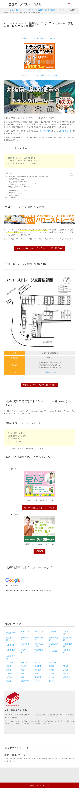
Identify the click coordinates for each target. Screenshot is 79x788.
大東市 (51, 673)
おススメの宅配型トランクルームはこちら (20, 186)
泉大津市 (24, 666)
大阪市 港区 (53, 651)
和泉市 (51, 666)
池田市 (8, 666)
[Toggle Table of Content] (70, 174)
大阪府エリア (12, 192)
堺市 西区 (52, 662)
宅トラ (13, 187)
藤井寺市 (66, 677)
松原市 (8, 681)
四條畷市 (9, 673)
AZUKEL (14, 189)
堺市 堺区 (9, 662)
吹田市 (23, 673)
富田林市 (9, 677)
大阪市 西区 (10, 645)
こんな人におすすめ (15, 178)
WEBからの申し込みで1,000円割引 (39, 385)
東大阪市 (38, 677)
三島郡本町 (25, 681)
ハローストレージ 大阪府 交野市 (16, 179)
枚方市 (51, 677)
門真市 (23, 670)
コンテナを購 (45, 131)
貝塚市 (8, 670)
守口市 (37, 681)
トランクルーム (65, 131)
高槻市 (37, 673)
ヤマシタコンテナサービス (17, 193)
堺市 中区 (38, 662)
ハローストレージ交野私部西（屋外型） (19, 181)
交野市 (51, 681)
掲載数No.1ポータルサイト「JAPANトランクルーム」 (39, 38)
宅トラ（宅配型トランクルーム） (39, 508)
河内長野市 (39, 670)
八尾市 (65, 670)
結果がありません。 (11, 197)
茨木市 (65, 666)
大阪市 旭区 (10, 633)
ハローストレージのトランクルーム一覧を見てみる (39, 248)
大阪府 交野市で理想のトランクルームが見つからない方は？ (23, 183)
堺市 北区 (24, 662)
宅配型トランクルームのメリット (18, 184)
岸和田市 (52, 670)
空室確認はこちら (50, 372)
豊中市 (65, 673)
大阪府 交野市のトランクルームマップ (18, 190)
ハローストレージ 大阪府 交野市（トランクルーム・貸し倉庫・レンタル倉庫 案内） (27, 176)
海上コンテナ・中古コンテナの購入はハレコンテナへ (39, 75)
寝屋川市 (24, 677)
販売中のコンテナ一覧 (14, 195)
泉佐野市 (38, 666)
